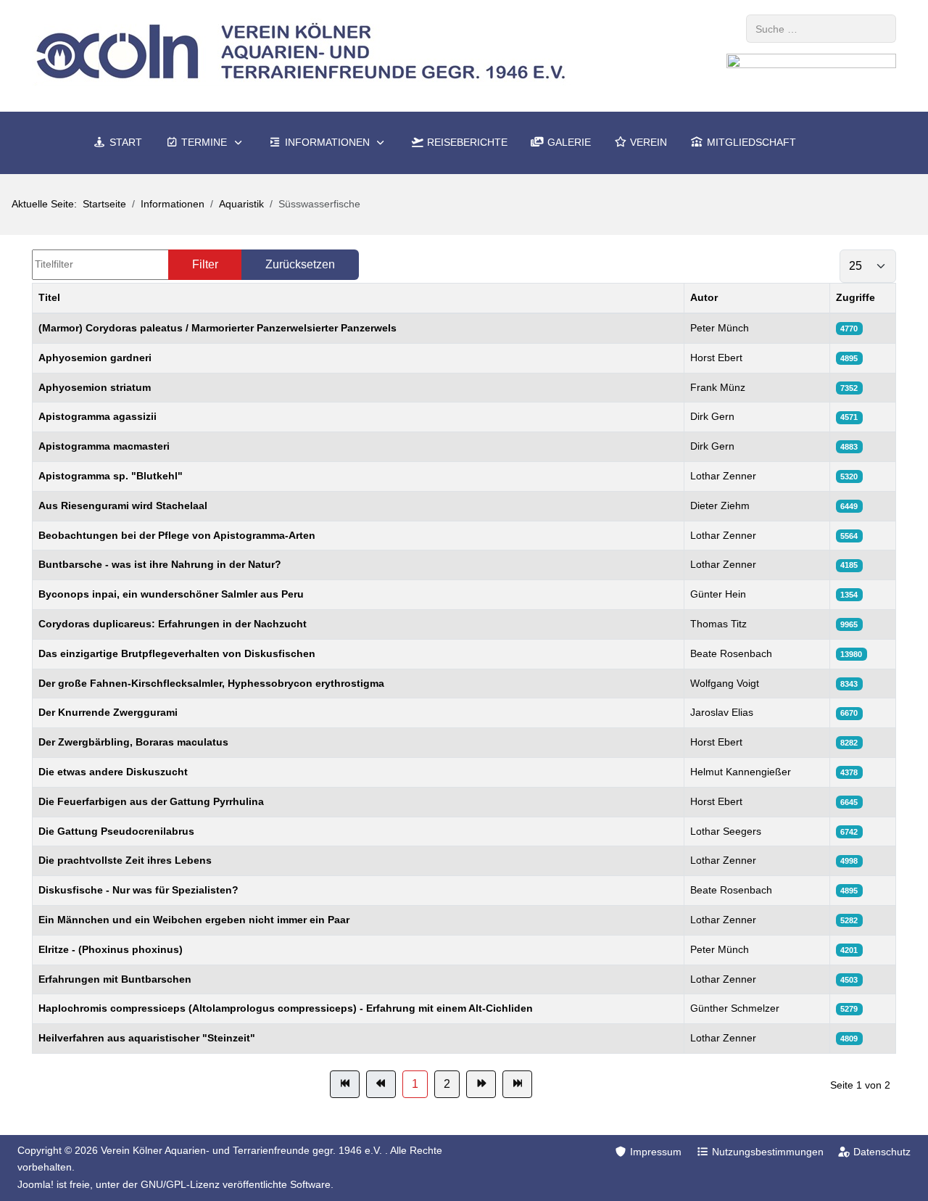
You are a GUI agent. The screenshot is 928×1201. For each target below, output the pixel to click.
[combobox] (821, 29)
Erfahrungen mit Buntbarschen (114, 979)
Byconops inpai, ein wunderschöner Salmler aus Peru (171, 594)
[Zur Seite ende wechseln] (517, 1084)
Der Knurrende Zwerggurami (108, 712)
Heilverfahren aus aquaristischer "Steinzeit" (146, 1038)
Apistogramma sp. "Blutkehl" (110, 476)
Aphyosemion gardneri (95, 357)
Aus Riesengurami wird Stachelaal (122, 505)
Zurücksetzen (300, 264)
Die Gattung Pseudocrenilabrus (116, 831)
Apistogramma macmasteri (104, 446)
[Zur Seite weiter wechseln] (481, 1084)
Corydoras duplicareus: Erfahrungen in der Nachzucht (172, 624)
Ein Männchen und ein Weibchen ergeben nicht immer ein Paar (193, 919)
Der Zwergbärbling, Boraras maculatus (133, 742)
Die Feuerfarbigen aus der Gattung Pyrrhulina (151, 801)
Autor (704, 297)
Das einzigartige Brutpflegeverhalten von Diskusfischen (176, 653)
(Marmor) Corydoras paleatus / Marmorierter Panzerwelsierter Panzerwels (217, 328)
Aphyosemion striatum (94, 387)
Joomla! (35, 1184)
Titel (49, 297)
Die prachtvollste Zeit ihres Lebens (125, 860)
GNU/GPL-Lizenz (180, 1184)
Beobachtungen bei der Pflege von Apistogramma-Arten (176, 535)
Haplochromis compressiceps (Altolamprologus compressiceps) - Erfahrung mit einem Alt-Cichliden (285, 1008)
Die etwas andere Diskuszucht (113, 771)
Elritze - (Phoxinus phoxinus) (110, 949)
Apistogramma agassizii (97, 416)
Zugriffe (855, 297)
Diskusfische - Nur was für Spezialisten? (138, 890)
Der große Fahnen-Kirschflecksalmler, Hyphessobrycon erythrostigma (211, 683)
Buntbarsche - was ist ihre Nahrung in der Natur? (159, 564)
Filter (205, 264)
